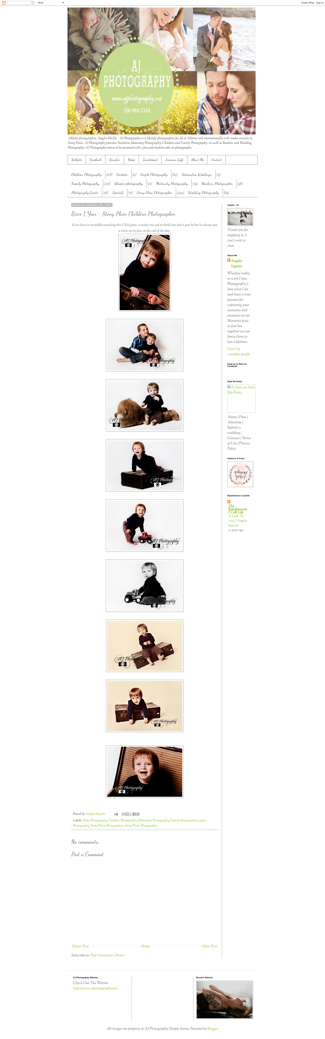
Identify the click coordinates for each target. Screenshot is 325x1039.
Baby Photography (94, 820)
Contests (122, 174)
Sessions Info (174, 159)
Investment (150, 159)
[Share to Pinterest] (138, 814)
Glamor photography (129, 183)
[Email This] (123, 814)
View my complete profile (238, 351)
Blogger (212, 1029)
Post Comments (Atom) (107, 955)
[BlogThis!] (127, 814)
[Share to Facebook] (134, 814)
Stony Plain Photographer (154, 192)
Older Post (209, 946)
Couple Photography (153, 174)
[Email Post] (115, 814)
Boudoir (114, 159)
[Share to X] (131, 814)
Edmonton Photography (153, 820)
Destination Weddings (197, 174)
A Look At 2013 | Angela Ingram (237, 521)
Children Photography (86, 174)
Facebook (95, 159)
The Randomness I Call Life (237, 509)
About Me (197, 159)
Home (131, 159)
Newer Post (80, 946)
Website (76, 159)
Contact (217, 159)
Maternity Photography (172, 183)
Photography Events (84, 192)
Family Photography (85, 183)
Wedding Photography (203, 192)
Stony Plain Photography (141, 825)
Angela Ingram (236, 264)
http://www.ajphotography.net (95, 988)
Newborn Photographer (217, 183)
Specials (118, 192)
